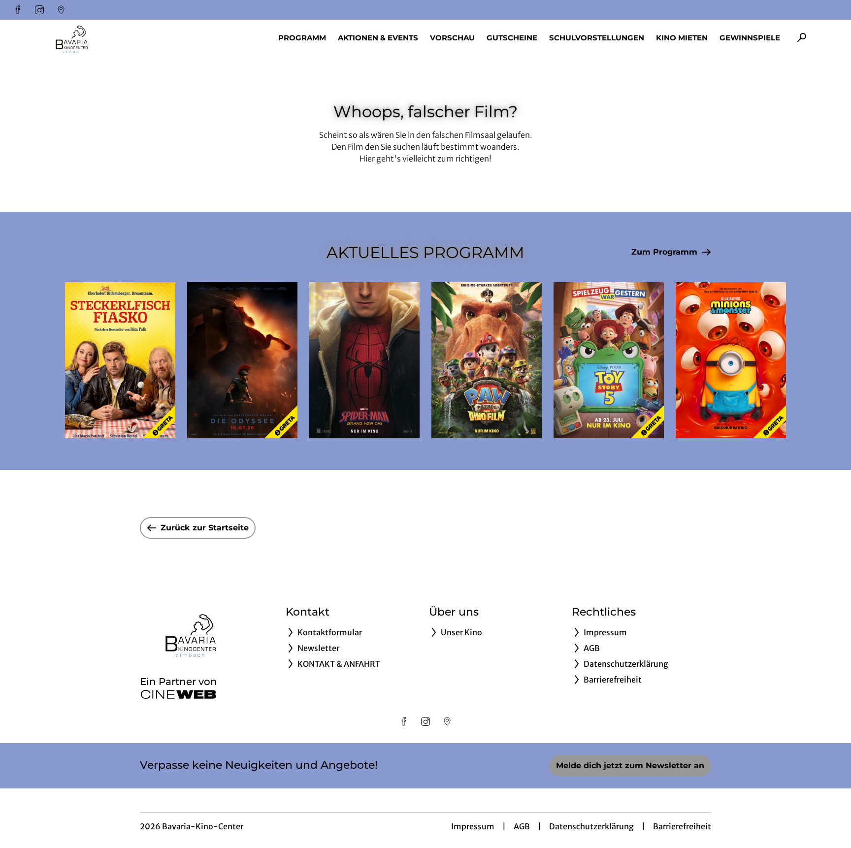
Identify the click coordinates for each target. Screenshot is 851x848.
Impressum (472, 826)
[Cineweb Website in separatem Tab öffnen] (178, 694)
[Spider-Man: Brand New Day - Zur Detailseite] (364, 360)
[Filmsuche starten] (802, 37)
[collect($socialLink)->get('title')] (18, 10)
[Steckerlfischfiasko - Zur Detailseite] (120, 360)
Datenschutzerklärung (591, 826)
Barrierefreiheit (682, 826)
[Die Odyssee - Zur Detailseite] (242, 360)
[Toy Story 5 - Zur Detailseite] (609, 360)
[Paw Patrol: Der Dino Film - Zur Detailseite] (486, 360)
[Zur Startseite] (108, 37)
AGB (522, 826)
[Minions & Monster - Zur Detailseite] (731, 360)
